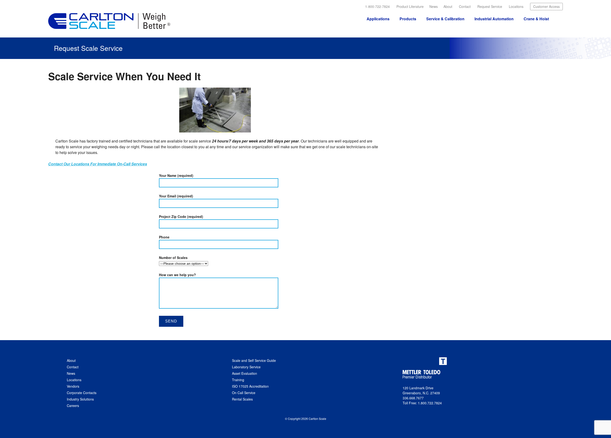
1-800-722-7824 (377, 6)
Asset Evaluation (244, 373)
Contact (465, 6)
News (433, 6)
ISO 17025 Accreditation (250, 386)
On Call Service (243, 392)
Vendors (73, 386)
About (447, 6)
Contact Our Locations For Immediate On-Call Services (97, 164)
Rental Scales (242, 399)
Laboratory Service (246, 366)
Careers (73, 405)
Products (408, 18)
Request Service (489, 6)
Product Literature (410, 6)
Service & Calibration (445, 18)
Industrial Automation (494, 18)
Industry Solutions (80, 399)
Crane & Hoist (536, 18)
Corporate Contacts (81, 392)
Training (238, 379)
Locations (516, 6)
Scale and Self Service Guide (254, 360)
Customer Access (546, 6)
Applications (378, 18)
